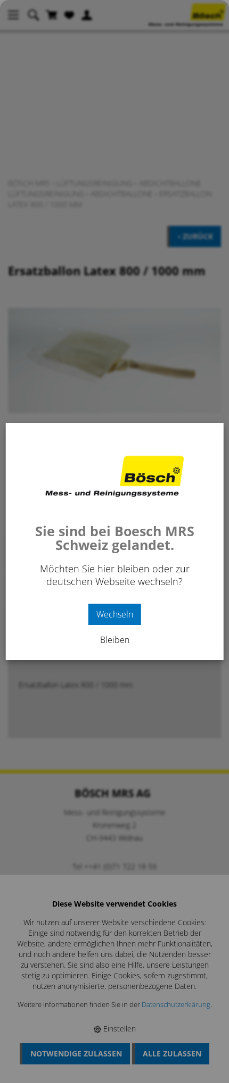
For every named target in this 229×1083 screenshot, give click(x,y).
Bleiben (114, 640)
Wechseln (114, 614)
